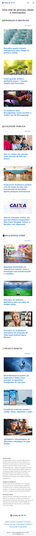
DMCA (28, 524)
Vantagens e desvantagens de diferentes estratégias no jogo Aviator (17, 441)
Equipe (19, 522)
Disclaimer (21, 524)
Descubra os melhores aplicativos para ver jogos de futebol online (16, 302)
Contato (27, 522)
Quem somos (10, 522)
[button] (28, 3)
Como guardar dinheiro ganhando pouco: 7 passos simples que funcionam (15, 81)
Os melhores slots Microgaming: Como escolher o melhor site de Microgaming (17, 113)
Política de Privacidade (18, 527)
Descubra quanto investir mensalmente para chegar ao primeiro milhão (16, 50)
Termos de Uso (9, 524)
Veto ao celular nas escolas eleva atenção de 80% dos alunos (16, 156)
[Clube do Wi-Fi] (8, 3)
